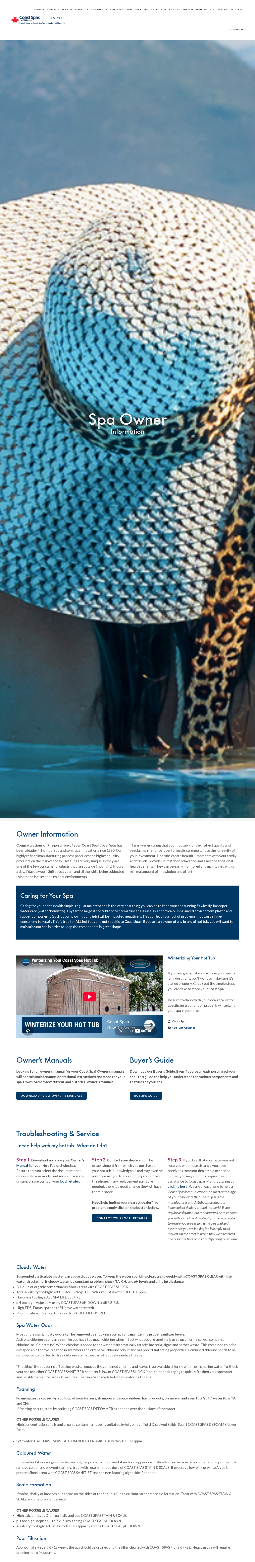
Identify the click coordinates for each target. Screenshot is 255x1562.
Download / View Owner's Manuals (51, 1095)
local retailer (69, 1181)
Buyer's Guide (146, 1095)
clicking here (177, 1186)
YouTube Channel (183, 1027)
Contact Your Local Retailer (121, 1218)
